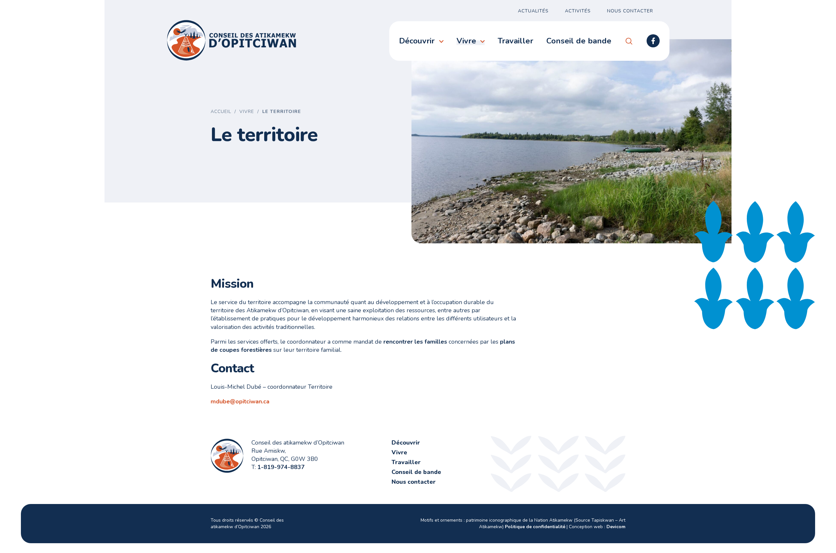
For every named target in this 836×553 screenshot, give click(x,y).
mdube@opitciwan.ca (240, 401)
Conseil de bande (578, 41)
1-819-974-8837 (281, 467)
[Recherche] (629, 41)
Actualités (533, 11)
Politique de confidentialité (535, 527)
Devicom (615, 527)
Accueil (221, 111)
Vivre (466, 41)
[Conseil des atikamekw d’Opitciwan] (232, 40)
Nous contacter (630, 11)
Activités (578, 11)
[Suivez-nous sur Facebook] (653, 40)
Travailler (515, 41)
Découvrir (417, 41)
